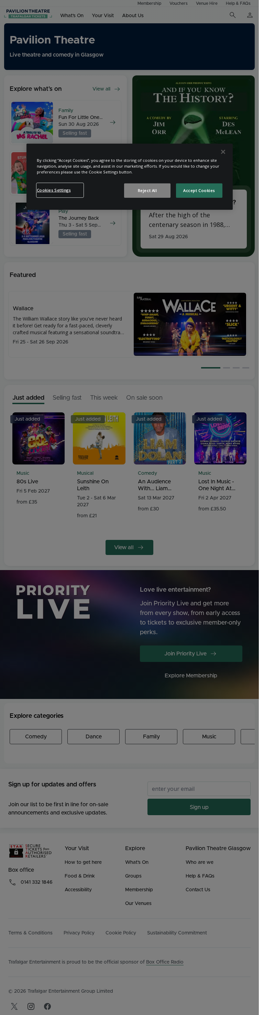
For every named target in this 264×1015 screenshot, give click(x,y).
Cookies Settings (54, 190)
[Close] (223, 151)
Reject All (147, 190)
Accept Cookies (199, 190)
